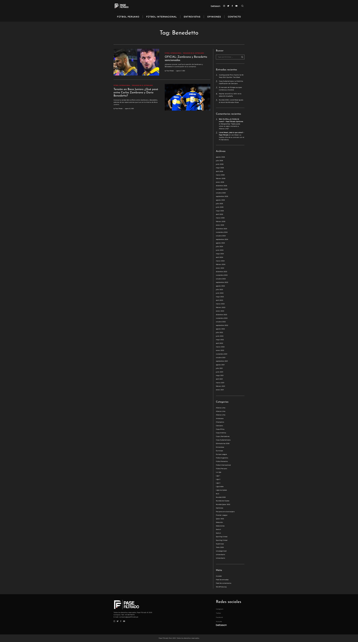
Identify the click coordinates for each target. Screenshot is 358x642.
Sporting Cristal (221, 536)
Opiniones (214, 16)
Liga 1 (218, 476)
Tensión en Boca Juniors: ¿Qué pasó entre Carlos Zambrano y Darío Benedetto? (136, 92)
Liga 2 (218, 479)
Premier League (221, 515)
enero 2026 (220, 182)
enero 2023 (220, 311)
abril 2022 (219, 343)
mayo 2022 (220, 340)
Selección (219, 522)
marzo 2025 (220, 218)
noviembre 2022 (221, 318)
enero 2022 (220, 350)
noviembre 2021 (221, 354)
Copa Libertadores (222, 436)
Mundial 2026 (221, 497)
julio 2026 (219, 160)
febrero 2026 (220, 178)
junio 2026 (219, 164)
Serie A (218, 529)
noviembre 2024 (222, 232)
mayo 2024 (220, 254)
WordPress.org (221, 587)
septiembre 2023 (222, 282)
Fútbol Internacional (161, 16)
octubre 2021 (220, 357)
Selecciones (220, 526)
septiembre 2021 (222, 361)
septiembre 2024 (222, 239)
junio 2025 (219, 207)
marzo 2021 (220, 383)
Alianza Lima (220, 408)
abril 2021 (219, 379)
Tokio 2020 (220, 547)
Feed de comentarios (223, 583)
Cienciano (219, 426)
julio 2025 (219, 203)
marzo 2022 (220, 347)
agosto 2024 (220, 243)
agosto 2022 (220, 329)
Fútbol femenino (222, 461)
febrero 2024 (220, 264)
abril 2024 (219, 257)
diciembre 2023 (221, 271)
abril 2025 (219, 214)
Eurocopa (219, 451)
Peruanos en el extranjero (193, 53)
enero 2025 (220, 225)
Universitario (220, 554)
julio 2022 (219, 332)
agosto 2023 (220, 286)
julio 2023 (219, 289)
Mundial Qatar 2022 (223, 504)
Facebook (219, 617)
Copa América (221, 433)
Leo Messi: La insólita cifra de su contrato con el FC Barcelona (231, 137)
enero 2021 (220, 390)
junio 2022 (219, 336)
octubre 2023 (221, 279)
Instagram (219, 609)
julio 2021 (219, 368)
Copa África (220, 429)
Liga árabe (219, 486)
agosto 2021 (220, 365)
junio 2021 (219, 372)
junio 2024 (219, 250)
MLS (217, 494)
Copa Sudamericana (223, 440)
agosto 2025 (220, 200)
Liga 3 (218, 483)
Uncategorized (221, 551)
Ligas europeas (221, 490)
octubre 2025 (221, 193)
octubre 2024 (221, 236)
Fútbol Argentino (222, 458)
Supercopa (220, 544)
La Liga (218, 472)
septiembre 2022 (222, 325)
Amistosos (219, 418)
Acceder (219, 576)
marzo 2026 (220, 175)
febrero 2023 (220, 307)
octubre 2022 (221, 322)
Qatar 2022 (220, 519)
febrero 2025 (220, 221)
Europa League (221, 454)
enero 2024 (220, 268)
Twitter (218, 613)
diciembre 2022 (221, 314)
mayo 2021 (219, 375)
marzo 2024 (220, 261)
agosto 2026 (220, 157)
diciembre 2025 (221, 186)
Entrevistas (192, 16)
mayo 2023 (220, 297)
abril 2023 (219, 300)
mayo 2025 (220, 211)
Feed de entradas (222, 580)
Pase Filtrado (170, 70)
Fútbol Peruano (128, 16)
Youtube (219, 621)
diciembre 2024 (221, 229)
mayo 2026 (220, 168)
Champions (220, 422)
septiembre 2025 (222, 196)
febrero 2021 (220, 386)
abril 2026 (219, 171)
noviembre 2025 (221, 189)
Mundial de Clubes (222, 501)
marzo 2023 (220, 304)
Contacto (234, 16)
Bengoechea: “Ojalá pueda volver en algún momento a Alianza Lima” (229, 126)
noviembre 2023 (221, 275)
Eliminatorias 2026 (222, 443)
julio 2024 (219, 246)
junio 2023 (219, 293)
